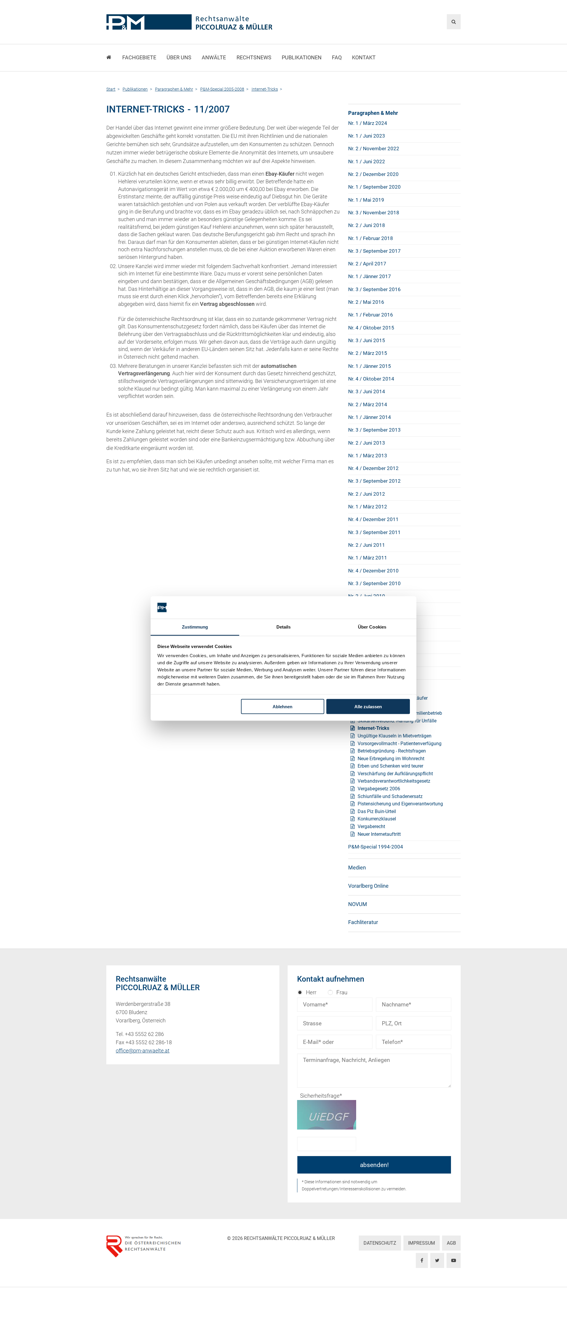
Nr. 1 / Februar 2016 (370, 315)
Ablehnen (282, 706)
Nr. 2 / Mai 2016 (366, 302)
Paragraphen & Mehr (373, 113)
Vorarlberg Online (368, 886)
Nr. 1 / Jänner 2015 (369, 366)
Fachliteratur (363, 922)
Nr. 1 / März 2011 (367, 558)
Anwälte (214, 58)
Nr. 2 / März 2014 (367, 404)
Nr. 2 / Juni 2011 (366, 545)
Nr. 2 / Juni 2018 (366, 225)
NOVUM (357, 904)
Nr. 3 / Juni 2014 (366, 391)
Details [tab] (283, 626)
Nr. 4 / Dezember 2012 (373, 468)
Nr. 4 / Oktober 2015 (371, 328)
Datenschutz (380, 1243)
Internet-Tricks (373, 728)
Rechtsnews (254, 58)
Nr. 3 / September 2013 (374, 430)
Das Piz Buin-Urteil (377, 811)
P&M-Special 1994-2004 (375, 847)
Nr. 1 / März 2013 (367, 455)
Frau (341, 992)
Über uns (179, 58)
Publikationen (302, 58)
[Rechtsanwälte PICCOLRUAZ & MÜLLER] (223, 22)
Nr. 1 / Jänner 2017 (369, 276)
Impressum (421, 1243)
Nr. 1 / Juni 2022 (366, 161)
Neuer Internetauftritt (379, 834)
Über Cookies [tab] (372, 626)
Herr (311, 992)
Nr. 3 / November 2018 (373, 213)
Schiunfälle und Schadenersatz (390, 796)
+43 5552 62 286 (144, 1034)
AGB (451, 1243)
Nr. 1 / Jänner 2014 (369, 417)
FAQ (337, 58)
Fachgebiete (139, 58)
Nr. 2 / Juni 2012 (366, 494)
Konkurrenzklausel (377, 819)
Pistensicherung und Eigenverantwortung (400, 804)
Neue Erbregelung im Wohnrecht (391, 758)
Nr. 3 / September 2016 (374, 289)
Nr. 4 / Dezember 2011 (373, 519)
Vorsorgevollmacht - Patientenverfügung (399, 743)
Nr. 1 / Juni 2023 (366, 136)
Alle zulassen (368, 706)
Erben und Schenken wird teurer (390, 766)
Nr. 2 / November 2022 (373, 148)
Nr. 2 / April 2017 (367, 264)
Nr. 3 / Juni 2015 (366, 340)
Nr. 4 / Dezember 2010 (373, 571)
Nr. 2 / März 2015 (367, 353)
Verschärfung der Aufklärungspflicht (395, 773)
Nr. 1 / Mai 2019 (366, 200)
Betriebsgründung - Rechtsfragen (392, 751)
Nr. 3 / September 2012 (374, 481)
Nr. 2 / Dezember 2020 (373, 174)
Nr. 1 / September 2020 (374, 187)
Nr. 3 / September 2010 (374, 583)
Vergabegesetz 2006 (379, 788)
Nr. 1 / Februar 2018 (370, 238)
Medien (357, 868)
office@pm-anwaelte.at (143, 1051)
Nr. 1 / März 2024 (367, 123)
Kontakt (364, 58)
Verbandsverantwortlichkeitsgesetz (394, 781)
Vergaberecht (371, 826)
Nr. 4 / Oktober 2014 (371, 379)
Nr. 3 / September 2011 (374, 532)
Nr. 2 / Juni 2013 (366, 443)
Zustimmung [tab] (195, 626)
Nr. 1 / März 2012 (367, 507)
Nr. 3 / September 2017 (374, 251)
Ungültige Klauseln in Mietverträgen (394, 736)
